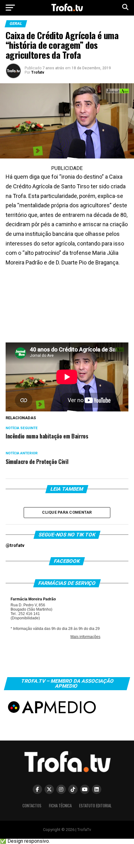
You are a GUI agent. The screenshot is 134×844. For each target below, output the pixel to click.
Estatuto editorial (95, 806)
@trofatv (15, 545)
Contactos (31, 806)
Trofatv (37, 72)
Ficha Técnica (60, 806)
